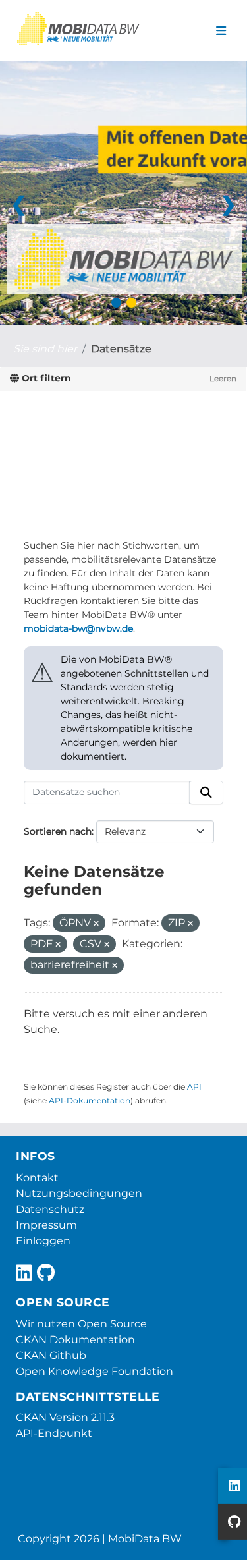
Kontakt (37, 1177)
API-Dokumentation (89, 1100)
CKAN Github (51, 1355)
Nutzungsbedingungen (79, 1193)
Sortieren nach (58, 831)
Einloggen (43, 1241)
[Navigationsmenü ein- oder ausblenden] (221, 31)
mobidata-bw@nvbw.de (78, 628)
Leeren (222, 378)
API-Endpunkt (54, 1433)
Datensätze (121, 349)
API (194, 1087)
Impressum (46, 1225)
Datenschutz (50, 1209)
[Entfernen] (96, 923)
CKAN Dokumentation (75, 1339)
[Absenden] (206, 792)
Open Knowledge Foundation (94, 1371)
